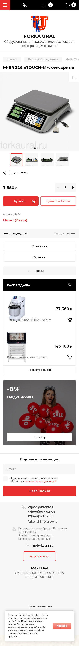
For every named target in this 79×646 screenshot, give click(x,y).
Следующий (62, 233)
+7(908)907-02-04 (41, 511)
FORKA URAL (39, 36)
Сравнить (74, 77)
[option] (39, 111)
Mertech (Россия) (15, 220)
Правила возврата (39, 606)
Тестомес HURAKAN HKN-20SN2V (29, 319)
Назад (39, 271)
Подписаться (39, 491)
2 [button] (37, 148)
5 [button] (44, 148)
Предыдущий (18, 233)
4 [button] (42, 148)
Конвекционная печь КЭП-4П (26, 357)
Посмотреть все (39, 369)
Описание (39, 246)
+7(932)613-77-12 (40, 507)
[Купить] (69, 320)
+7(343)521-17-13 (40, 516)
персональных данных (39, 481)
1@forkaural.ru (43, 545)
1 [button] (35, 148)
